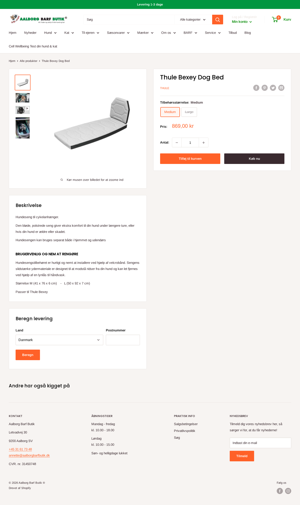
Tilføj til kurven (190, 159)
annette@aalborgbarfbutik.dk (29, 455)
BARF (188, 32)
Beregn (27, 355)
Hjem (12, 32)
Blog (247, 32)
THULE (164, 88)
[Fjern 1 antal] (176, 142)
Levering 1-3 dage (150, 4)
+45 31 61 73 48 (20, 449)
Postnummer (116, 330)
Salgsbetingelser (186, 424)
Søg (177, 437)
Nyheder (30, 32)
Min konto (240, 22)
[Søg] (217, 19)
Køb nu (254, 159)
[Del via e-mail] (281, 87)
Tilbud (232, 32)
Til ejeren (88, 32)
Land (19, 330)
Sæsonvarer (116, 32)
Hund (48, 32)
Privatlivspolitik (184, 431)
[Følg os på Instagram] (288, 491)
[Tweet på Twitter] (273, 87)
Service (210, 32)
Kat (66, 32)
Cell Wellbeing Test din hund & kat (33, 46)
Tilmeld (242, 456)
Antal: (164, 142)
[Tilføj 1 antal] (203, 142)
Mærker (143, 32)
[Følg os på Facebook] (280, 491)
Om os (166, 32)
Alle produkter (28, 61)
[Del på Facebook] (256, 87)
